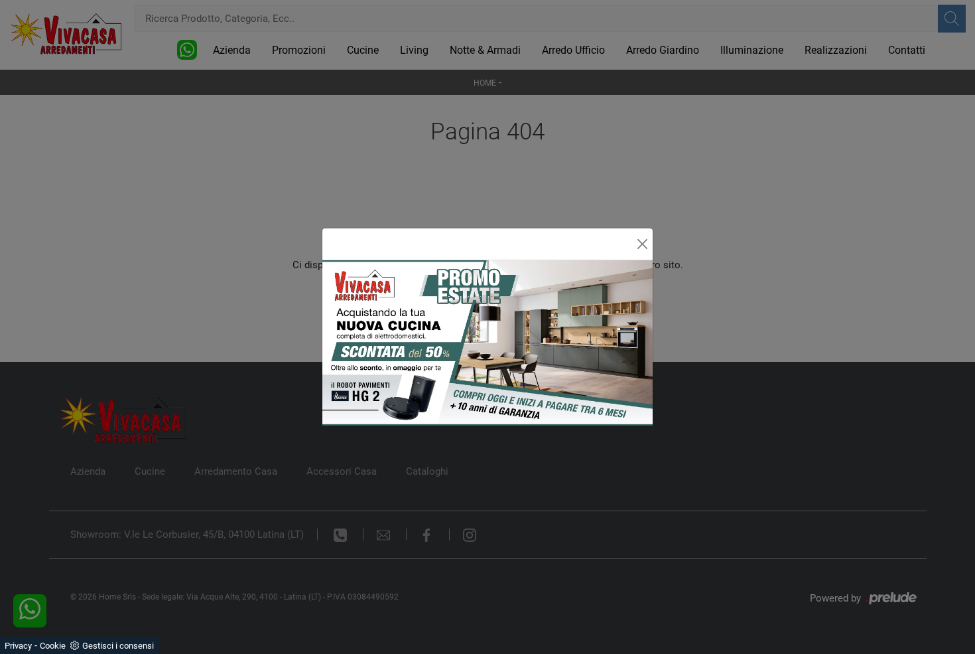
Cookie (53, 646)
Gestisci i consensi (118, 646)
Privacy (18, 646)
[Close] (642, 244)
